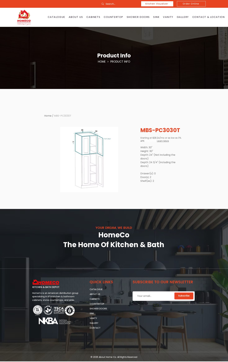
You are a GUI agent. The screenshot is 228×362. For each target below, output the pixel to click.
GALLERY (94, 323)
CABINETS (95, 299)
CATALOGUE (96, 289)
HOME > (104, 61)
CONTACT (95, 327)
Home (47, 116)
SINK (92, 313)
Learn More (163, 141)
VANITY (93, 318)
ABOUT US (95, 294)
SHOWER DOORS (98, 308)
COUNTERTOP (97, 303)
